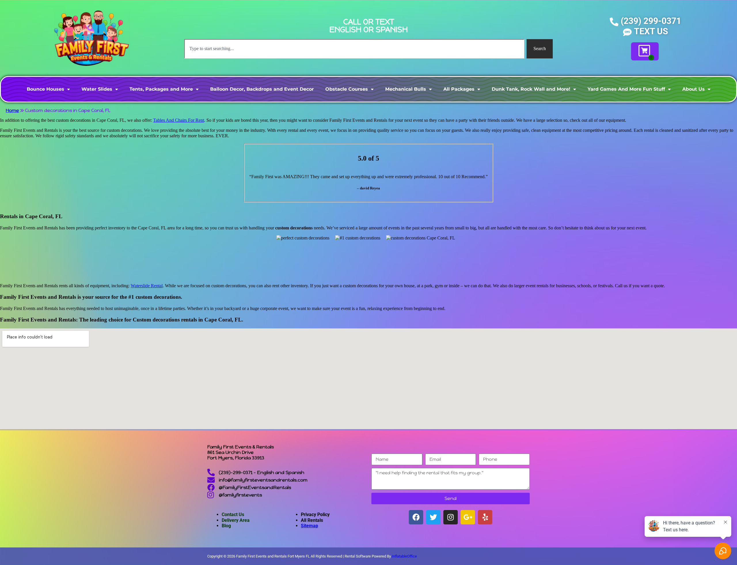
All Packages (458, 89)
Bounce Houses (45, 89)
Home (12, 110)
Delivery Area (236, 520)
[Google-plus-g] (468, 517)
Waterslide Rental (147, 285)
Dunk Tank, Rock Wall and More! (531, 89)
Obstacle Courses (346, 89)
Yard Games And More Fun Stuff (626, 89)
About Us (693, 89)
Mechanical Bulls (405, 89)
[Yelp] (485, 517)
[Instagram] (450, 517)
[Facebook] (416, 517)
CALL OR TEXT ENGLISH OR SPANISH (368, 25)
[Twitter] (433, 517)
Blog (226, 525)
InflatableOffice (404, 556)
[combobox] (354, 48)
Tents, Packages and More (161, 89)
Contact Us (233, 514)
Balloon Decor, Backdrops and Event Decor (262, 89)
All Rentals (312, 520)
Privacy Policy (315, 514)
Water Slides (96, 89)
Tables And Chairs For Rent (178, 120)
